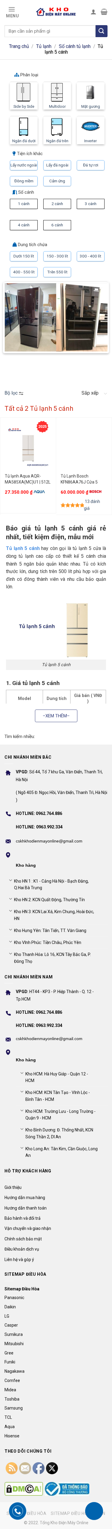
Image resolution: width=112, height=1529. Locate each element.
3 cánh (90, 203)
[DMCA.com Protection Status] (23, 1489)
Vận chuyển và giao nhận (27, 1228)
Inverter (90, 141)
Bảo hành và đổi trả (22, 1218)
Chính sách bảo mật (23, 1238)
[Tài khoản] (93, 11)
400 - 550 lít (24, 271)
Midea (10, 1389)
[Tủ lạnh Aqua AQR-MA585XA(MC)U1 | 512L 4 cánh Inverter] (28, 447)
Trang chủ (19, 46)
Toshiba (11, 1399)
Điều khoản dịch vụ (21, 1249)
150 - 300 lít (57, 256)
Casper (11, 1325)
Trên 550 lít (57, 271)
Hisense (11, 1435)
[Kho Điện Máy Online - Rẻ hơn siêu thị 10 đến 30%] (56, 11)
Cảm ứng (57, 180)
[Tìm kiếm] (102, 31)
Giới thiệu (13, 1187)
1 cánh (24, 203)
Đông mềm (23, 180)
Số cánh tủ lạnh (74, 46)
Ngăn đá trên (57, 141)
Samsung (13, 1408)
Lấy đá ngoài (57, 165)
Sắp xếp (90, 393)
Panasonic (14, 1297)
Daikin (10, 1306)
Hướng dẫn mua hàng (24, 1197)
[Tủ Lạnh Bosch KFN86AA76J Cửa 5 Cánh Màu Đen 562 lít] (84, 447)
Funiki (9, 1362)
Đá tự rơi (90, 165)
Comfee (12, 1380)
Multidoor (57, 106)
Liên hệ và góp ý (19, 1259)
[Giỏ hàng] (104, 11)
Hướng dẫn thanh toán (25, 1208)
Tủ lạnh (43, 46)
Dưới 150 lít (23, 256)
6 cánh (57, 224)
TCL (8, 1417)
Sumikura (13, 1334)
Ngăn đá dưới (24, 141)
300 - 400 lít (90, 256)
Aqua (9, 1426)
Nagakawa (14, 1371)
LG (6, 1316)
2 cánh (57, 203)
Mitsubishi (14, 1343)
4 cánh (24, 224)
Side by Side (23, 106)
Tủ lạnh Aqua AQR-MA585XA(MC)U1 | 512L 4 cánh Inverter (27, 479)
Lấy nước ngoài (23, 165)
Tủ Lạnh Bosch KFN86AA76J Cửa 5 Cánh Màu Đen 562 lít (80, 479)
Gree (8, 1353)
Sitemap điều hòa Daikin (78, 1513)
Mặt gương (90, 106)
